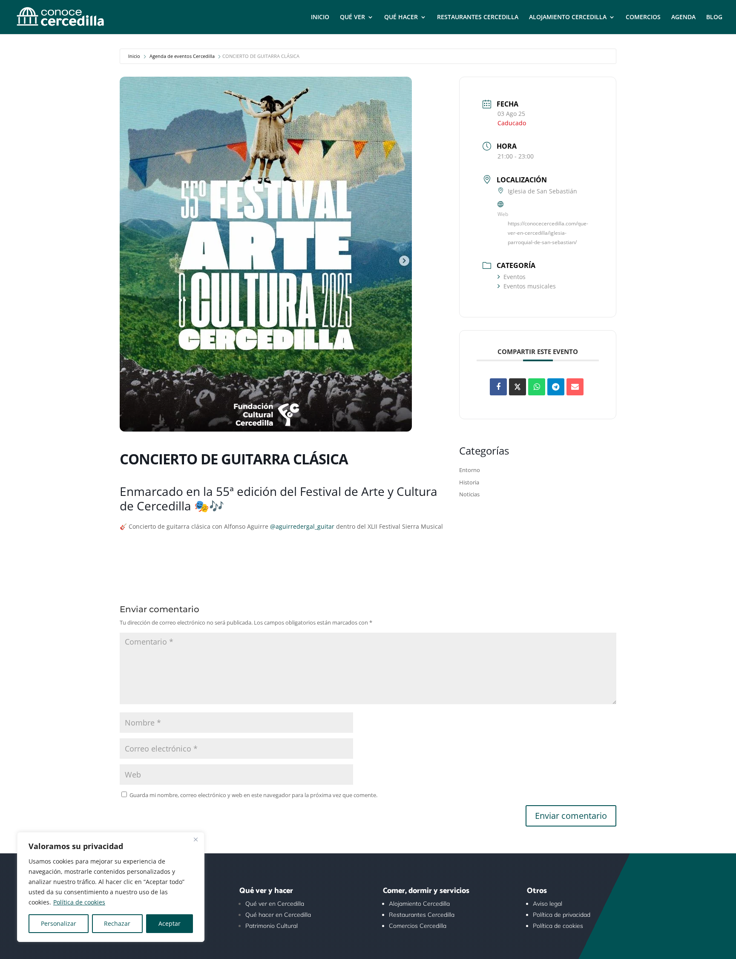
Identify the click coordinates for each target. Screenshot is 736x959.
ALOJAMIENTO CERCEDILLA (568, 17)
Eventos (514, 277)
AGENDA (683, 17)
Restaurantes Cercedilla (421, 915)
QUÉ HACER (401, 17)
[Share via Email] (575, 386)
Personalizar (58, 923)
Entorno (469, 470)
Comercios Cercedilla (417, 926)
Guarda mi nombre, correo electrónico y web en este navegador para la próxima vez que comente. (253, 795)
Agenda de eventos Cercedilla (182, 56)
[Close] (195, 839)
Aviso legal (547, 903)
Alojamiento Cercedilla (419, 903)
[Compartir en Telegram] (555, 386)
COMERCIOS (643, 17)
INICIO (320, 17)
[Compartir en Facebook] (498, 386)
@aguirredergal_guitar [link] (302, 526)
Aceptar (169, 923)
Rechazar (117, 923)
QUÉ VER (352, 17)
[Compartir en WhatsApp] (536, 386)
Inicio (134, 56)
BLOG (714, 17)
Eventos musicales (529, 286)
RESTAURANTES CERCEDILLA (477, 17)
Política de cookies (79, 902)
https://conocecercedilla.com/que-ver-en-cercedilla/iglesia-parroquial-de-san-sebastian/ (548, 233)
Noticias (469, 494)
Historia (469, 482)
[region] (110, 887)
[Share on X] (517, 386)
